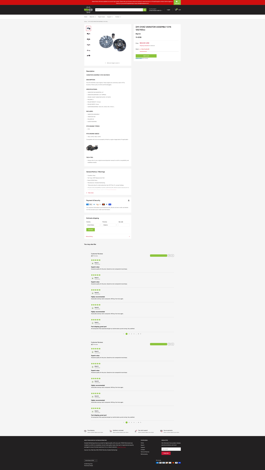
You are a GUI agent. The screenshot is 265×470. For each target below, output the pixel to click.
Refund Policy (89, 236)
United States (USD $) (89, 460)
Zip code (121, 222)
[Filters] (169, 255)
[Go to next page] (141, 334)
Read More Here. (122, 447)
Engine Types (101, 16)
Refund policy (144, 454)
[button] (139, 58)
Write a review (158, 255)
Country (88, 222)
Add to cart (146, 56)
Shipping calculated (144, 45)
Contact (117, 16)
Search (142, 445)
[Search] (144, 9)
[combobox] (119, 9)
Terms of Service (145, 451)
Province (104, 222)
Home (85, 16)
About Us (92, 16)
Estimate (90, 229)
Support (109, 16)
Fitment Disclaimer (111, 189)
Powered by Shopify (88, 465)
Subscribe (177, 3)
